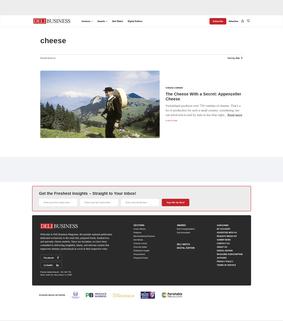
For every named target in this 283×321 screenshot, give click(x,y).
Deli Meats (138, 240)
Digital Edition (135, 21)
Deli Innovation (183, 232)
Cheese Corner (140, 243)
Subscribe (218, 21)
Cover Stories (139, 229)
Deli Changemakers (186, 229)
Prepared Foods (140, 258)
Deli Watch (117, 21)
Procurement (139, 254)
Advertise (233, 21)
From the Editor (140, 247)
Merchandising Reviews (144, 236)
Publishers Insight (141, 251)
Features (137, 232)
